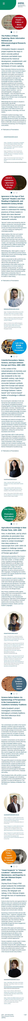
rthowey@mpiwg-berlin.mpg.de (11, 633)
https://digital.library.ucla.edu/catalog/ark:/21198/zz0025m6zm (15, 162)
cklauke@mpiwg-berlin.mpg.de (11, 136)
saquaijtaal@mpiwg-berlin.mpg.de (11, 814)
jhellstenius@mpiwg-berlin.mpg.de (11, 309)
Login (25, 1014)
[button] (11, 32)
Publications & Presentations (11, 129)
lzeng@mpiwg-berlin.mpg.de (10, 479)
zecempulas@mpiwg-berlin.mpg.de (12, 979)
